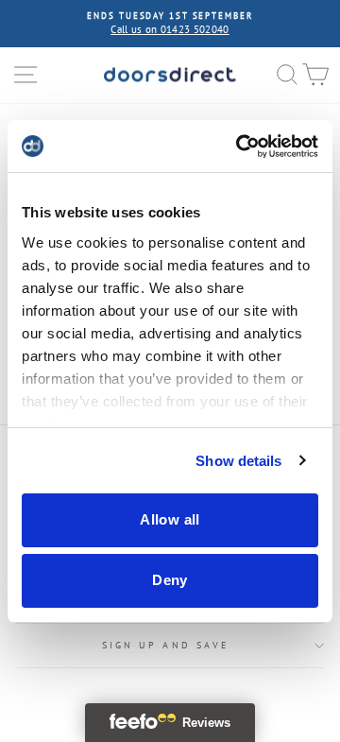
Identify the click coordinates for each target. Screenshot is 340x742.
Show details (238, 461)
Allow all (169, 519)
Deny (170, 580)
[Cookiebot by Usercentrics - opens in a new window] (240, 146)
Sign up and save (165, 645)
